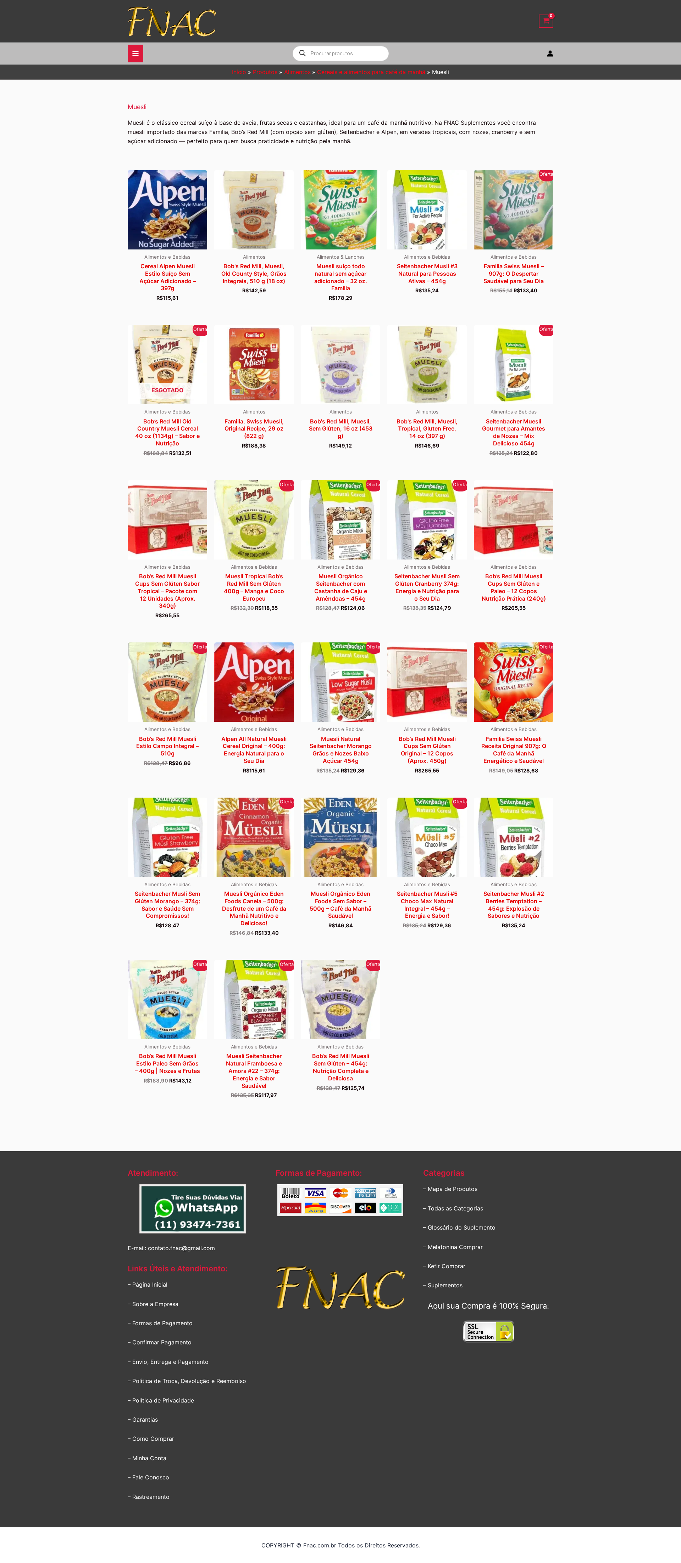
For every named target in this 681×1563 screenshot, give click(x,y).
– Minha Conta (147, 1458)
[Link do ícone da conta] (550, 53)
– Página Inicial (147, 1284)
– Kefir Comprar (444, 1266)
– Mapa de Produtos (450, 1188)
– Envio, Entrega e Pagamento (168, 1361)
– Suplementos (443, 1285)
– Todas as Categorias (453, 1208)
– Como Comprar (151, 1438)
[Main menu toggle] (135, 53)
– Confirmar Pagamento (160, 1342)
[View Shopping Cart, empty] (546, 21)
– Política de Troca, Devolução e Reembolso (187, 1380)
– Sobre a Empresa (153, 1304)
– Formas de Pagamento (160, 1323)
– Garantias (143, 1419)
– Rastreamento (149, 1496)
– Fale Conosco (148, 1477)
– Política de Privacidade (161, 1400)
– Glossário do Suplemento (459, 1227)
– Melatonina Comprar (453, 1246)
